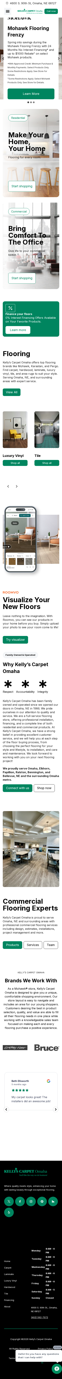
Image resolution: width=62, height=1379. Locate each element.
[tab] (28, 102)
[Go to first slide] (16, 486)
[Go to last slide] (3, 58)
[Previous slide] (8, 486)
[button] (17, 788)
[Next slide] (58, 58)
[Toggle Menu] (7, 11)
